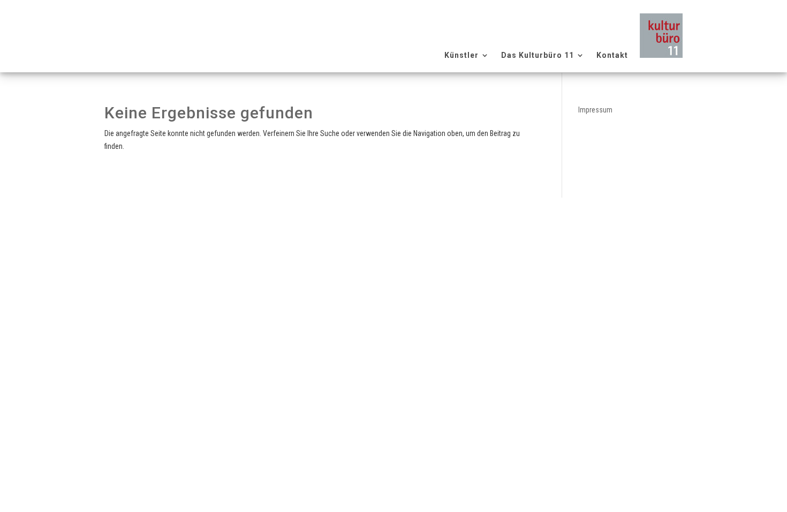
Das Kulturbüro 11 (537, 55)
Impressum (595, 110)
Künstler (461, 55)
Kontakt (612, 55)
